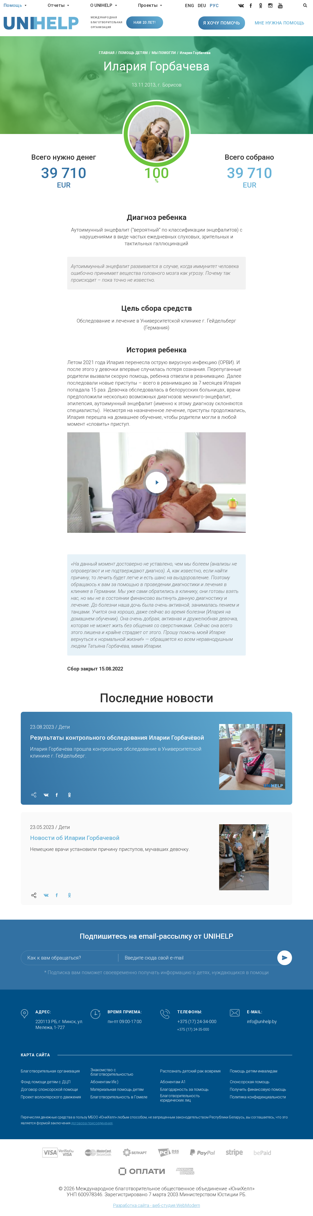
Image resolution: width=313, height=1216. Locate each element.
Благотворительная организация (50, 1071)
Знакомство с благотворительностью (111, 1072)
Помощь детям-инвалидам (253, 1071)
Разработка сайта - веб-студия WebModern (156, 1205)
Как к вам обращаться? (54, 958)
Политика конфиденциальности (258, 1097)
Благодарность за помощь (184, 1089)
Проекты (147, 5)
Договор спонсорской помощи (49, 1089)
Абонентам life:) (104, 1082)
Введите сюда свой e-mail (154, 958)
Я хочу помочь (221, 22)
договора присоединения (91, 1123)
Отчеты (56, 5)
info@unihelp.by (262, 1021)
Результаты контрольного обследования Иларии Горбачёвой (117, 738)
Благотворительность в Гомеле (118, 1097)
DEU (202, 5)
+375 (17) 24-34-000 (196, 1021)
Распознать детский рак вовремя (190, 1071)
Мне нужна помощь (279, 22)
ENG (189, 5)
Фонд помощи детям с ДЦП (45, 1082)
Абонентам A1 (173, 1082)
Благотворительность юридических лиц (180, 1098)
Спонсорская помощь (249, 1082)
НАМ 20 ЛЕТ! (145, 22)
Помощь (13, 5)
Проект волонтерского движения (51, 1097)
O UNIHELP (101, 5)
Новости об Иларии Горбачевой (74, 838)
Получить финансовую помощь (258, 1089)
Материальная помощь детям (117, 1089)
